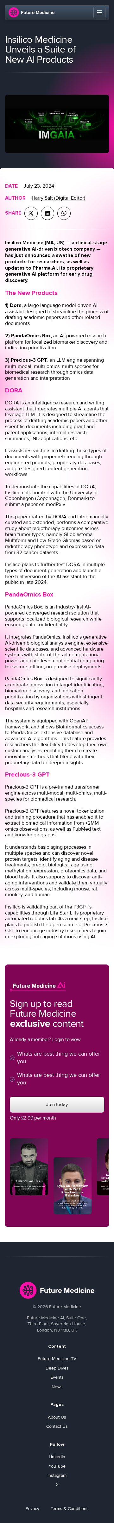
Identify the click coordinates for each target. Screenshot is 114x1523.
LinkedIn (57, 1456)
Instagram (57, 1475)
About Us (57, 1417)
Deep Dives (57, 1368)
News (57, 1386)
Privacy (32, 1508)
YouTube (57, 1466)
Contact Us (57, 1426)
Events (57, 1377)
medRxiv (55, 504)
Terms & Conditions (70, 1508)
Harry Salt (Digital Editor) (58, 198)
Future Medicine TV (57, 1358)
